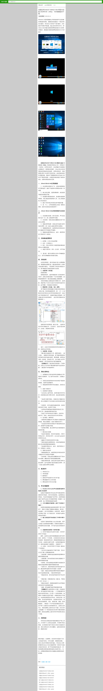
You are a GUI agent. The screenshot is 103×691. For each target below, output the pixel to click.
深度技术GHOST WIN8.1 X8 (46, 684)
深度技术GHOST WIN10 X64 (46, 671)
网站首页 (41, 5)
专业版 (43, 661)
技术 (49, 661)
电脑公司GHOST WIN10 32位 (46, 675)
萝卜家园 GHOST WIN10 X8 (46, 682)
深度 (46, 661)
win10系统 (41, 16)
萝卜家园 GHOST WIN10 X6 (46, 680)
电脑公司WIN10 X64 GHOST (46, 677)
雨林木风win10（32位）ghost (46, 673)
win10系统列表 (48, 5)
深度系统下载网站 (4, 1)
